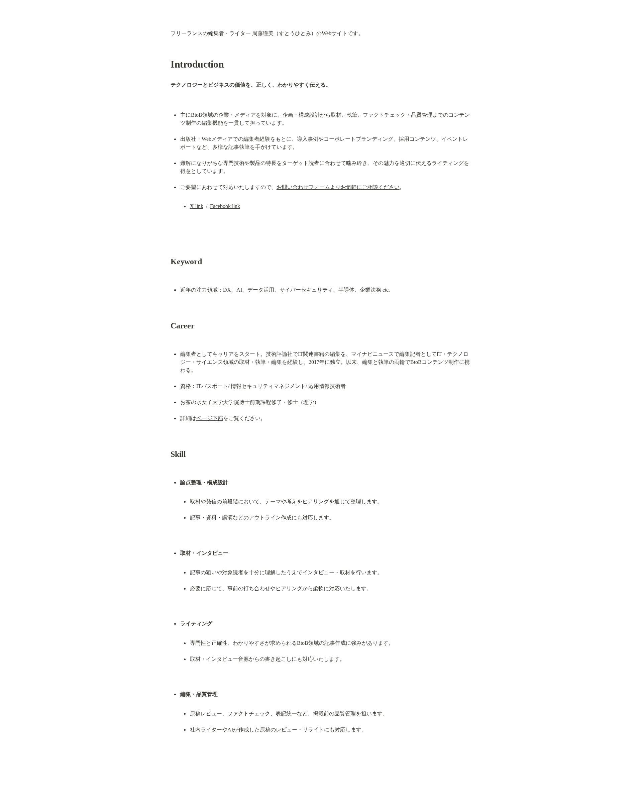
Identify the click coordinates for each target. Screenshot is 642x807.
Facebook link (225, 206)
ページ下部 (209, 418)
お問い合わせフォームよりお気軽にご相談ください (338, 187)
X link (196, 206)
